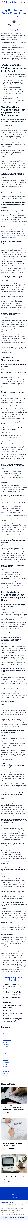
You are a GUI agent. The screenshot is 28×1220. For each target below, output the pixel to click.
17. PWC (5, 1066)
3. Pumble (5, 1035)
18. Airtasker (6, 1069)
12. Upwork (6, 1055)
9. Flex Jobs (6, 1048)
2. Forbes (5, 1033)
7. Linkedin (6, 1044)
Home (20, 2)
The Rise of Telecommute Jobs (9, 1212)
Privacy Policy (14, 1200)
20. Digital (5, 1073)
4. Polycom (6, 1037)
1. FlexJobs (6, 1031)
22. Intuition (6, 1077)
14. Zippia (5, 1060)
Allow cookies (18, 1218)
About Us (14, 1194)
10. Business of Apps (8, 1051)
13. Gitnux (5, 1057)
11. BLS (5, 1053)
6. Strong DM (6, 1042)
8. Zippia (5, 1046)
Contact (15, 1197)
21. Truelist (6, 1075)
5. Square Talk (7, 1040)
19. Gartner (6, 1071)
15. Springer (6, 1062)
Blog (25, 2)
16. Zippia (5, 1064)
